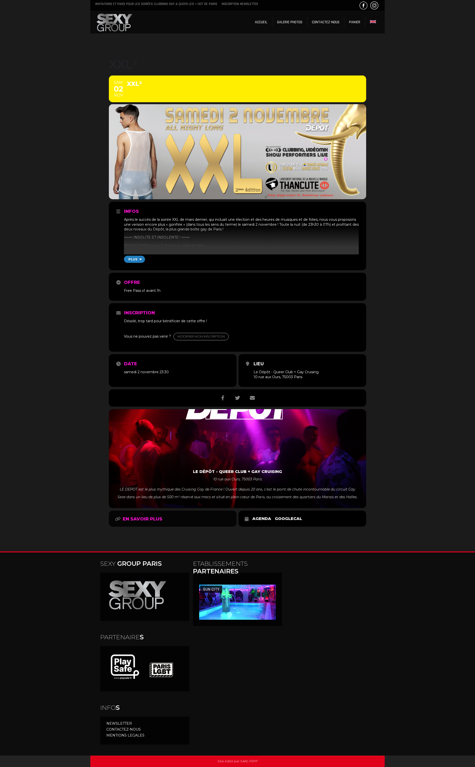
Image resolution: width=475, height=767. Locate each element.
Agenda (261, 518)
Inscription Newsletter (240, 4)
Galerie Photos (289, 22)
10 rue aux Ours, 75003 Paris (278, 377)
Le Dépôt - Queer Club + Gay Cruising (286, 372)
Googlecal (288, 518)
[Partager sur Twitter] (237, 398)
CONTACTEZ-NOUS (123, 729)
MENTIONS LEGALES (125, 735)
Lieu (259, 364)
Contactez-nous (325, 22)
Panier (354, 22)
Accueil (261, 22)
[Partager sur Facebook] (222, 398)
